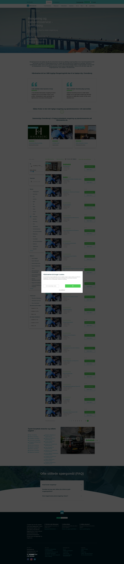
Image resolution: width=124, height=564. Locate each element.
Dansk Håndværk (35, 260)
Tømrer (34, 211)
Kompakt (68, 159)
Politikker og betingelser (68, 550)
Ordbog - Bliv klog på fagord (87, 553)
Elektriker (35, 219)
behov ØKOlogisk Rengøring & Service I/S (71, 386)
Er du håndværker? (49, 550)
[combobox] (36, 166)
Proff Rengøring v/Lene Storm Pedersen (71, 347)
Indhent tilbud (64, 5)
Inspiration (71, 5)
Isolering (34, 199)
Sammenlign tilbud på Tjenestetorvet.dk (67, 555)
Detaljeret (74, 159)
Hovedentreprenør (36, 228)
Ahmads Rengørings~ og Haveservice (71, 360)
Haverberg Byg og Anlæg (83, 89)
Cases (82, 550)
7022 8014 (31, 554)
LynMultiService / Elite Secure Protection (71, 191)
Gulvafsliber (35, 238)
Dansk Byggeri (35, 258)
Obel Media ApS (66, 166)
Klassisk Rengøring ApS (68, 322)
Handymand (35, 226)
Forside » (29, 10)
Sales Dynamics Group (46, 89)
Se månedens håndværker (50, 553)
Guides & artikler (84, 549)
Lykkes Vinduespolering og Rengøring (71, 230)
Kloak (34, 214)
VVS (34, 224)
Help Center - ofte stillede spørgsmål (52, 554)
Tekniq (33, 268)
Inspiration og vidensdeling (50, 549)
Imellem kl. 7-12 (34, 308)
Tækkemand (35, 246)
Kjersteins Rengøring (67, 309)
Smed (34, 209)
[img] (86, 5)
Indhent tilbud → (90, 169)
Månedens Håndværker (36, 298)
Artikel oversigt (66, 553)
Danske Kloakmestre (36, 265)
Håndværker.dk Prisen (36, 300)
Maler (34, 201)
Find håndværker (47, 5)
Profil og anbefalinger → (89, 166)
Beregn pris (56, 5)
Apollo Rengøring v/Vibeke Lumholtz (70, 296)
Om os (77, 5)
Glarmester (35, 194)
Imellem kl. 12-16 (34, 311)
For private (49, 2)
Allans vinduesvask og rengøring (69, 256)
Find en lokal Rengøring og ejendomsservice (40, 46)
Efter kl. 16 (33, 314)
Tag (33, 204)
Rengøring (35, 216)
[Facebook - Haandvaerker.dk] (28, 559)
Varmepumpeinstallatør (37, 241)
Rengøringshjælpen (67, 204)
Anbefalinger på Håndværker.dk (51, 552)
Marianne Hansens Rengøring (69, 335)
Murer (34, 206)
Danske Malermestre (36, 263)
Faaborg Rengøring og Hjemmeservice (71, 217)
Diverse (34, 236)
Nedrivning (35, 221)
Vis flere (31, 250)
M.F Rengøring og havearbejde (69, 243)
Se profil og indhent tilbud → (69, 444)
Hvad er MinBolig (48, 556)
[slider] (36, 171)
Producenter (83, 552)
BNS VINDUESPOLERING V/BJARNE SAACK (72, 179)
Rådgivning (35, 233)
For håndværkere (56, 2)
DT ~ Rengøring (66, 399)
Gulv (34, 196)
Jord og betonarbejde (37, 231)
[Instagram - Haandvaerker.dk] (32, 559)
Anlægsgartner (36, 191)
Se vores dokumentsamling (86, 554)
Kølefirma (35, 243)
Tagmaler (35, 248)
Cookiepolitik (65, 552)
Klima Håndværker (35, 303)
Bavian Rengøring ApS (67, 373)
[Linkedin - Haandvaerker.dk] (35, 559)
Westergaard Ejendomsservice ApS (70, 411)
